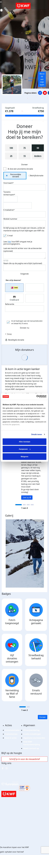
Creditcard (14, 300)
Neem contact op (31, 748)
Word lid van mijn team (42, 79)
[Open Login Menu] (1, 10)
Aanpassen (23, 449)
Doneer (42, 717)
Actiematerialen (12, 730)
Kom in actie (10, 738)
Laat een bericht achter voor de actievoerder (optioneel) (22, 249)
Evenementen (11, 734)
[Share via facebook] (40, 93)
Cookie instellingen (32, 734)
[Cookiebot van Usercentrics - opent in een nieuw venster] (36, 396)
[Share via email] (45, 93)
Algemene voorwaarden (34, 738)
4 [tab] (32, 504)
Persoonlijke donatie (15, 175)
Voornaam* (8, 183)
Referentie (9, 304)
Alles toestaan (24, 442)
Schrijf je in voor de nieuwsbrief (24, 759)
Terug (9, 334)
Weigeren (24, 456)
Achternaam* (9, 194)
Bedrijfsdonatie (36, 175)
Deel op (26, 497)
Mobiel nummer (10, 219)
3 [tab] (28, 504)
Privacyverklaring (31, 730)
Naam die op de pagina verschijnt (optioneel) (22, 263)
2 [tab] (24, 504)
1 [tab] (18, 504)
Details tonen (36, 434)
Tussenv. (7, 192)
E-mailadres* (9, 210)
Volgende (24, 274)
